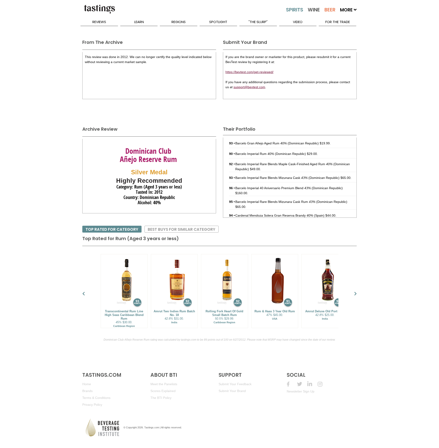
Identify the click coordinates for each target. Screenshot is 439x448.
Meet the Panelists (163, 384)
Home (86, 384)
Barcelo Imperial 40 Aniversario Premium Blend (273, 188)
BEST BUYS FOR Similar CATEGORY (181, 229)
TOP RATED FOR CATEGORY (112, 229)
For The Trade (337, 21)
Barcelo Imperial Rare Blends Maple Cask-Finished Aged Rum (283, 164)
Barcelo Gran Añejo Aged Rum (261, 143)
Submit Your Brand (232, 391)
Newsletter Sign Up (300, 391)
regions (178, 21)
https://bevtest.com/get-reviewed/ (249, 72)
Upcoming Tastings (323, 384)
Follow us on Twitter (302, 384)
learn (139, 21)
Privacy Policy (92, 404)
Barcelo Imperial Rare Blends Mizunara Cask (271, 178)
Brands (87, 391)
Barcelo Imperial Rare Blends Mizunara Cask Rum (275, 202)
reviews (99, 21)
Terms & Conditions (96, 398)
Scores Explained (163, 391)
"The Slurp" (258, 21)
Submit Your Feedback (235, 384)
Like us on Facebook (292, 384)
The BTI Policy (160, 398)
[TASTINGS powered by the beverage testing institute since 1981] (99, 11)
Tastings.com (151, 427)
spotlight (218, 21)
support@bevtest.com (249, 87)
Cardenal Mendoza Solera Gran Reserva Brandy (274, 215)
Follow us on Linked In (312, 384)
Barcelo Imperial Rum (254, 154)
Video (297, 21)
